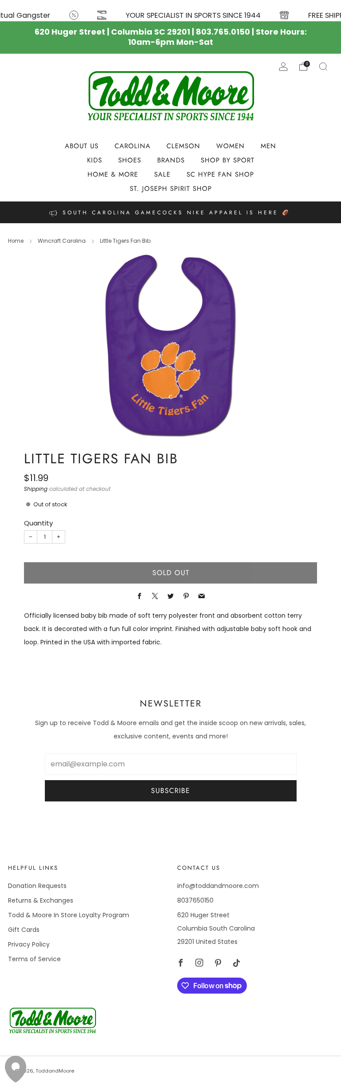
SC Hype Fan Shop (220, 174)
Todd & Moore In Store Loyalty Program (68, 915)
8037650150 (195, 900)
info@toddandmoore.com (218, 885)
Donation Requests (37, 885)
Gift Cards (24, 929)
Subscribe (170, 790)
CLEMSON (183, 146)
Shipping (36, 489)
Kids (94, 160)
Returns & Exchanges (40, 900)
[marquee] (170, 10)
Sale (162, 174)
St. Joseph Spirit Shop (171, 188)
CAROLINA (133, 146)
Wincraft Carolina (62, 241)
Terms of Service (34, 959)
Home (16, 241)
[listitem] (170, 212)
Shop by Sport (227, 160)
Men (268, 146)
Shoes (129, 160)
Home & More (112, 174)
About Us (82, 146)
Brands (171, 160)
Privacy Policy (29, 944)
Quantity (38, 523)
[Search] (323, 66)
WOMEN (230, 146)
